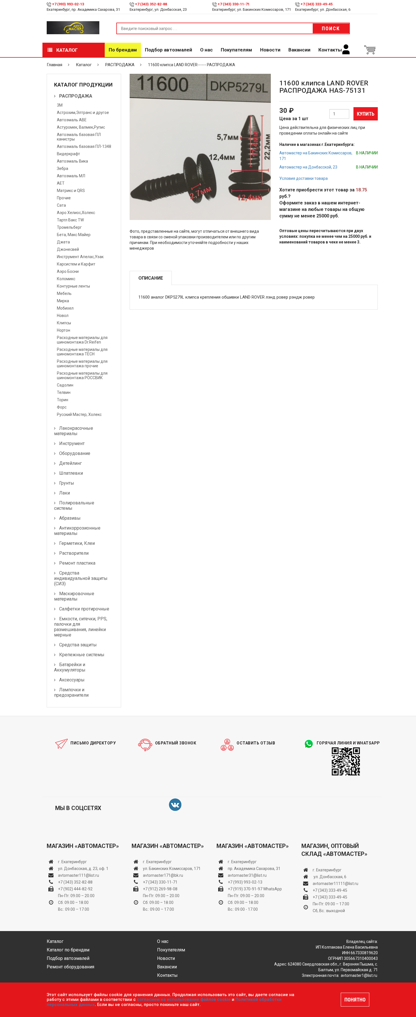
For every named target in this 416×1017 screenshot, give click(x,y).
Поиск (331, 28)
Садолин (65, 385)
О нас (206, 50)
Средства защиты (78, 644)
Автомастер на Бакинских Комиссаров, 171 (315, 156)
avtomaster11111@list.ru (335, 883)
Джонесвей (68, 249)
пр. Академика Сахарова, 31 (254, 868)
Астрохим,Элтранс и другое (83, 112)
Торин (62, 400)
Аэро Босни (68, 271)
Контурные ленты (73, 286)
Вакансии (299, 50)
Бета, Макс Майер (74, 234)
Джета (63, 242)
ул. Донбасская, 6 (329, 877)
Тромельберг (69, 227)
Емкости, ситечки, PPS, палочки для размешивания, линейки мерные (80, 627)
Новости (270, 50)
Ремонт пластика (77, 563)
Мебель (64, 293)
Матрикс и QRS (71, 190)
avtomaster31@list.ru (247, 875)
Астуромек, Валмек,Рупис (81, 127)
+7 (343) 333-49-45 (317, 4)
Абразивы (70, 518)
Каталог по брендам (68, 950)
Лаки (64, 493)
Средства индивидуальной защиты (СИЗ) (81, 578)
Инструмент (72, 443)
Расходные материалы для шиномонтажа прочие (82, 363)
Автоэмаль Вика (72, 161)
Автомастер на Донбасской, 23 (308, 167)
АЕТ (61, 183)
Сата (61, 205)
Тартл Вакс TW (70, 220)
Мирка (63, 301)
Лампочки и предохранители (71, 692)
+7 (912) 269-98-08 (160, 889)
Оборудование (74, 453)
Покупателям (236, 50)
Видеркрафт (68, 154)
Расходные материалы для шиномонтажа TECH (82, 351)
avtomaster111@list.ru (78, 875)
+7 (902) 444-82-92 (75, 889)
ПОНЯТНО (355, 1000)
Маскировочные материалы (74, 596)
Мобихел (65, 308)
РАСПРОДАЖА (119, 64)
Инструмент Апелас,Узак (80, 256)
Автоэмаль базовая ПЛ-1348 (84, 146)
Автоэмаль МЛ (71, 176)
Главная (54, 64)
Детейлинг (70, 463)
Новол (62, 315)
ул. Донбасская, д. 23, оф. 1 (83, 868)
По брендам (123, 50)
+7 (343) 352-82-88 (151, 4)
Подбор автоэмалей (168, 50)
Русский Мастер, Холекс (79, 414)
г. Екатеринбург (73, 862)
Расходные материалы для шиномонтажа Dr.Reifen (82, 339)
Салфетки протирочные (84, 609)
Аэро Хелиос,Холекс (76, 212)
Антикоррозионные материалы (77, 530)
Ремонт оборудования (70, 967)
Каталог (66, 50)
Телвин (63, 392)
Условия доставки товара (303, 178)
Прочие (64, 198)
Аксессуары (72, 680)
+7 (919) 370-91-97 (245, 889)
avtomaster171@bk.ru (163, 875)
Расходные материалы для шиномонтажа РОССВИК (82, 375)
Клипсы (64, 323)
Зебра (62, 168)
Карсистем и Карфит (76, 264)
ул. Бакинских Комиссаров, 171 (172, 868)
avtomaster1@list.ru (359, 975)
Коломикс (66, 279)
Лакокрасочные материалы (73, 431)
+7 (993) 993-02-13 (245, 882)
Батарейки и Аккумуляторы (69, 667)
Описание (150, 278)
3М (60, 105)
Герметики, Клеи (77, 543)
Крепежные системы (81, 654)
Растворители (74, 553)
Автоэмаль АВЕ (72, 120)
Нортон (63, 330)
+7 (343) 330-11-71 (234, 4)
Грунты (66, 483)
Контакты (330, 50)
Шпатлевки (71, 473)
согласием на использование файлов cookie (184, 999)
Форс (62, 407)
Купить (365, 114)
